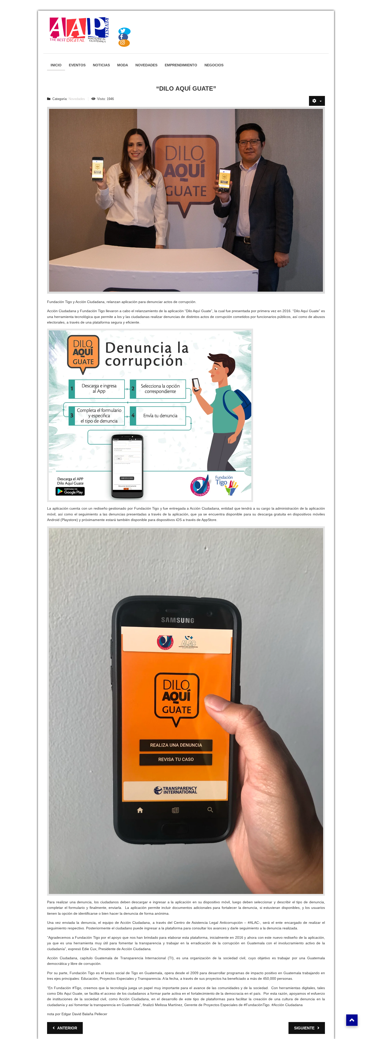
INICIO (56, 65)
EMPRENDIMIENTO (181, 65)
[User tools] (317, 101)
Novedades (77, 99)
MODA (122, 65)
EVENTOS (77, 65)
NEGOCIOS (213, 65)
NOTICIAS (101, 65)
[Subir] (352, 1020)
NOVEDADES (146, 65)
